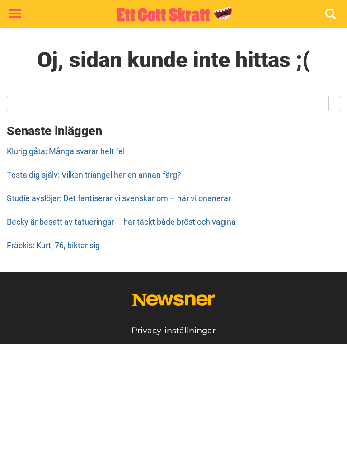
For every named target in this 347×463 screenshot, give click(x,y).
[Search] (334, 103)
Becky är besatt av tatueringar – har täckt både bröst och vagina (121, 222)
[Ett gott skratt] (170, 14)
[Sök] (331, 14)
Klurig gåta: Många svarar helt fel (66, 151)
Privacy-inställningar (173, 330)
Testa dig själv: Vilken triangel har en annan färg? (94, 175)
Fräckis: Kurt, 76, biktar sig (53, 245)
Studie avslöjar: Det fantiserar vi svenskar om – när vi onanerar (119, 198)
